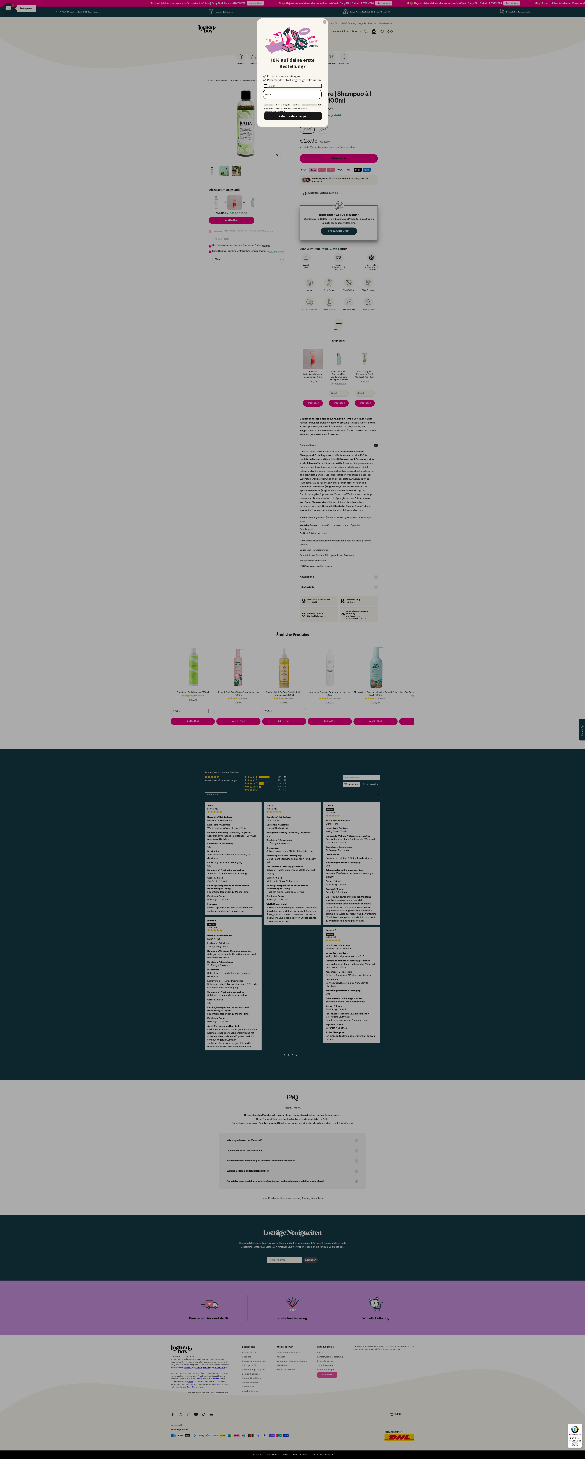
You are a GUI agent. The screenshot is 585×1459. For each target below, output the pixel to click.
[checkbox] (293, 86)
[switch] (575, 1444)
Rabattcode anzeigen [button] (293, 116)
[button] (324, 22)
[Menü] (580, 1426)
